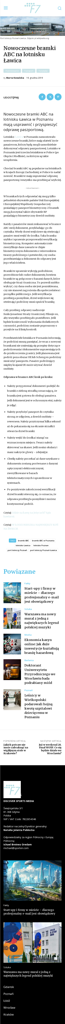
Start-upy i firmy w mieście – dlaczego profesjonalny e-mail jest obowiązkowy (29, 911)
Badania (29, 660)
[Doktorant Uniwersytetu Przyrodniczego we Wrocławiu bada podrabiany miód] (12, 669)
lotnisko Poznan (41, 545)
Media (28, 635)
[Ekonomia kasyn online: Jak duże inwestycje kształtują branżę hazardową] (12, 644)
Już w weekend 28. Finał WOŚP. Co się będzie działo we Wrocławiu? (50, 749)
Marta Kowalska (15, 78)
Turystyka (42, 70)
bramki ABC (23, 540)
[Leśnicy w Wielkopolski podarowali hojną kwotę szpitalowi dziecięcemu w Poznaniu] (12, 699)
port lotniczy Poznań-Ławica (43, 550)
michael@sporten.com (16, 848)
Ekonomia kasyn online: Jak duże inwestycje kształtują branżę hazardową (41, 646)
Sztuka (28, 609)
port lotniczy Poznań (17, 550)
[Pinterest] (58, 96)
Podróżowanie (12, 70)
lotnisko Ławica (23, 545)
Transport (28, 70)
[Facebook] (42, 96)
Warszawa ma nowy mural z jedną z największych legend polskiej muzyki (41, 620)
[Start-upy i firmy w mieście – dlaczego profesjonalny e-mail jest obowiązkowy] (12, 592)
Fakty (27, 583)
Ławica (18, 136)
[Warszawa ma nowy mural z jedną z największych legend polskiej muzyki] (12, 618)
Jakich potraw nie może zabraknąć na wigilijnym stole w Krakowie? (15, 749)
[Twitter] (50, 96)
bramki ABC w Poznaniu (43, 540)
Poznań (28, 690)
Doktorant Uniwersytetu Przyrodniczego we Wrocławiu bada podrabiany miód (39, 674)
